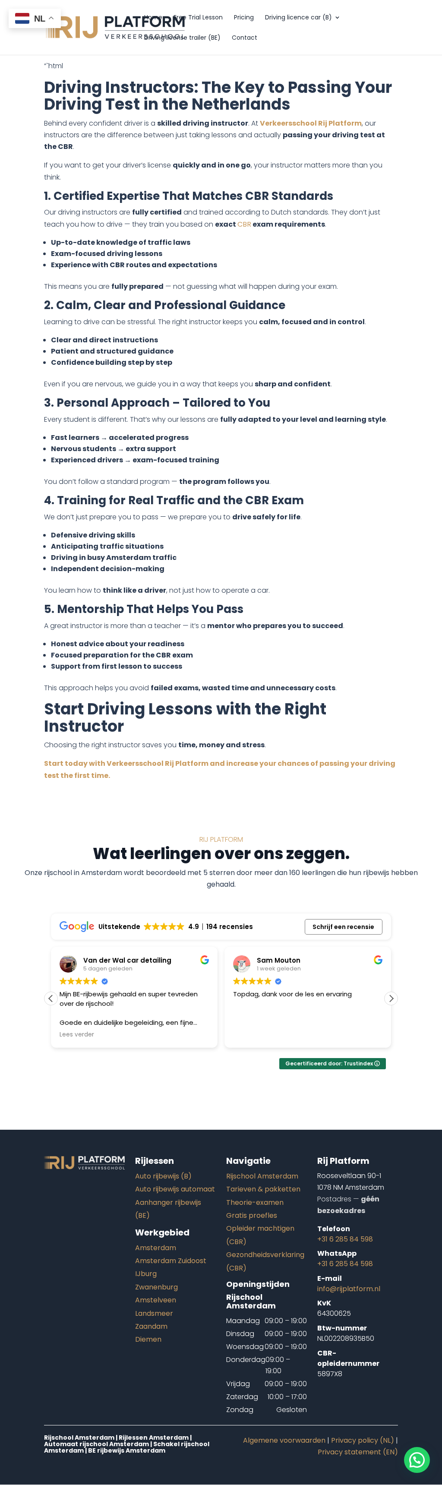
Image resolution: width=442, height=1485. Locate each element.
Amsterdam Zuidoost (170, 1261)
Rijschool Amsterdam (262, 1176)
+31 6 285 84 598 (345, 1239)
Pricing (244, 18)
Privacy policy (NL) (362, 1440)
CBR (244, 224)
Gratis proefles (251, 1215)
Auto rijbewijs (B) (163, 1176)
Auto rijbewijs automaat (175, 1189)
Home (153, 18)
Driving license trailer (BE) (182, 38)
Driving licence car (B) (298, 18)
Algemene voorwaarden (284, 1440)
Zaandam (151, 1326)
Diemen (148, 1339)
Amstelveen (155, 1300)
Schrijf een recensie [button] (343, 927)
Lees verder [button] (77, 1035)
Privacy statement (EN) (358, 1452)
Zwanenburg (156, 1287)
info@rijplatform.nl (348, 1289)
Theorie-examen (255, 1202)
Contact (244, 38)
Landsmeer (154, 1313)
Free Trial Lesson (198, 18)
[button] (391, 998)
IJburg (146, 1274)
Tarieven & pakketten (263, 1189)
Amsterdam (155, 1248)
